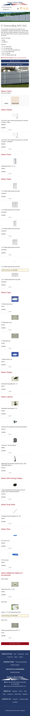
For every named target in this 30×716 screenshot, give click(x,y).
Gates (15, 657)
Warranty (25, 694)
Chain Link (10, 657)
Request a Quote (15, 665)
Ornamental (21, 654)
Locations (15, 702)
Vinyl (15, 654)
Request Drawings (15, 672)
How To (21, 691)
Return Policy (18, 694)
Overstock (14, 691)
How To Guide (15, 61)
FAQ (25, 691)
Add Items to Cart (15, 643)
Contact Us (10, 694)
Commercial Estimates (21, 662)
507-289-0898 (16, 684)
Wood (26, 654)
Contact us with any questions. (15, 57)
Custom (21, 657)
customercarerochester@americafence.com (16, 686)
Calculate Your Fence (15, 64)
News (4, 694)
